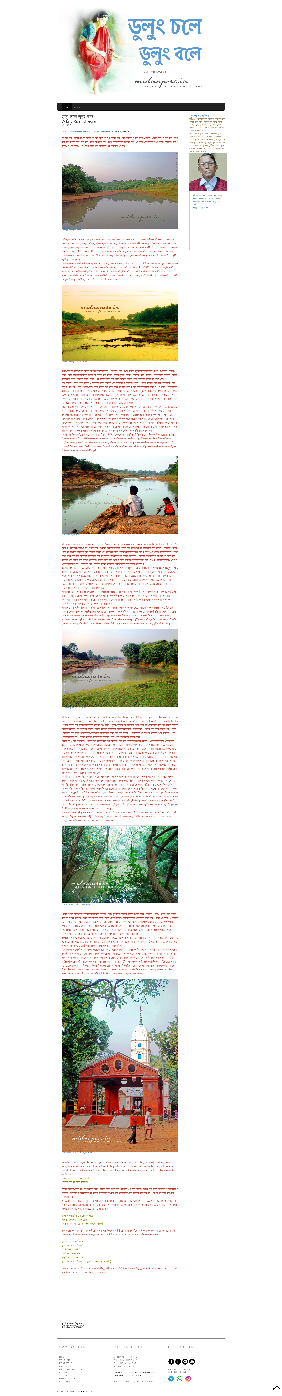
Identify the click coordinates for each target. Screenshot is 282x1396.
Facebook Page (178, 1372)
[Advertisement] (120, 1297)
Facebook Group (179, 1369)
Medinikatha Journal (80, 132)
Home (67, 107)
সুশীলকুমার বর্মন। (199, 115)
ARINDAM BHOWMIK (125, 1360)
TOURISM (64, 1360)
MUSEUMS (65, 1366)
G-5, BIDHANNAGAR (125, 1363)
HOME (62, 1357)
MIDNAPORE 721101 (125, 1366)
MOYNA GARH (67, 1379)
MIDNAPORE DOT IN (125, 1357)
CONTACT (64, 1382)
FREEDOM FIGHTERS (71, 1369)
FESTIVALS (65, 1363)
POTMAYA (65, 1373)
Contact (77, 107)
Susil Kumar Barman (103, 132)
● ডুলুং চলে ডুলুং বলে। (200, 207)
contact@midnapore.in (138, 1382)
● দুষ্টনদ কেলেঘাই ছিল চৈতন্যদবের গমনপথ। (207, 198)
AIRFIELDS (65, 1376)
